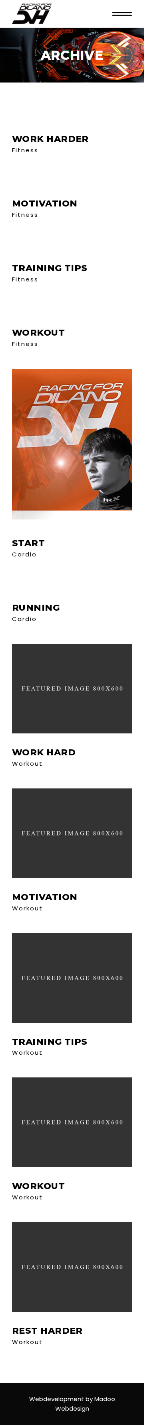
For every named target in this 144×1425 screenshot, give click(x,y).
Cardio (24, 554)
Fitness (25, 150)
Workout (27, 763)
